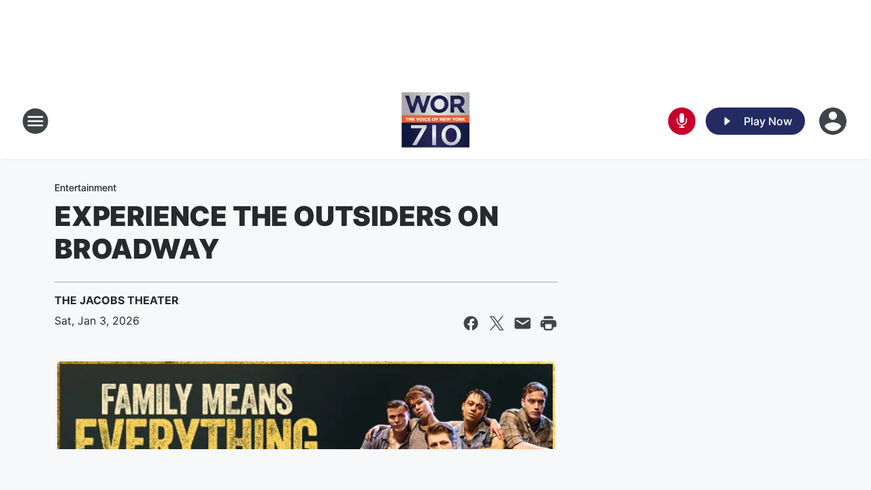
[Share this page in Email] (522, 323)
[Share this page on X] (496, 323)
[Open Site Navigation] (35, 121)
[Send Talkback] (681, 121)
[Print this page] (548, 323)
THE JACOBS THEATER (116, 300)
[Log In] (834, 121)
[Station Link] (435, 121)
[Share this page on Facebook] (470, 323)
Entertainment (85, 187)
